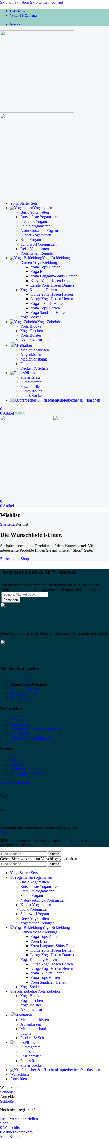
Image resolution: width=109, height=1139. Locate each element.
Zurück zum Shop (14, 559)
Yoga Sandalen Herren (48, 312)
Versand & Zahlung (26, 769)
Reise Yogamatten (34, 249)
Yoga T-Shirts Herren (47, 303)
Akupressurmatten (34, 340)
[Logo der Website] (37, 111)
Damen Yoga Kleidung (38, 262)
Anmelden (18, 1079)
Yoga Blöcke (30, 326)
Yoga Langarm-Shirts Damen (53, 276)
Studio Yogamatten (35, 226)
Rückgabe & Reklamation (31, 738)
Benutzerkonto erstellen (19, 1118)
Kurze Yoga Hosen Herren (51, 294)
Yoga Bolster (30, 335)
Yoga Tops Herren (45, 308)
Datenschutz (20, 724)
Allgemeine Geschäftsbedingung (36, 729)
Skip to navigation (15, 2)
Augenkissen (30, 354)
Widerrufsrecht (22, 733)
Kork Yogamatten (34, 239)
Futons (25, 364)
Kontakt (16, 764)
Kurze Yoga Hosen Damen (52, 280)
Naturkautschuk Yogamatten (42, 230)
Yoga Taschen (31, 331)
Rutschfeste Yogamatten (39, 217)
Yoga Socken (31, 317)
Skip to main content (46, 2)
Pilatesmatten (30, 382)
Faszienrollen (31, 386)
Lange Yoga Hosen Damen (52, 285)
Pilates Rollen (31, 391)
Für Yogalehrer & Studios (30, 773)
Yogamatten (19, 679)
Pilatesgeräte (30, 377)
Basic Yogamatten (34, 212)
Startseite (7, 524)
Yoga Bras (38, 271)
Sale (13, 760)
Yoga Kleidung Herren (38, 290)
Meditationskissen (34, 350)
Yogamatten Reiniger (37, 253)
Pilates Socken (32, 395)
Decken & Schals (34, 368)
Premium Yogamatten (37, 221)
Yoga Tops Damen (45, 267)
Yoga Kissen (20, 698)
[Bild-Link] (29, 625)
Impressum (19, 720)
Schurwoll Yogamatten (38, 244)
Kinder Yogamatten (35, 235)
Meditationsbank (33, 359)
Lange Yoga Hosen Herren (51, 299)
